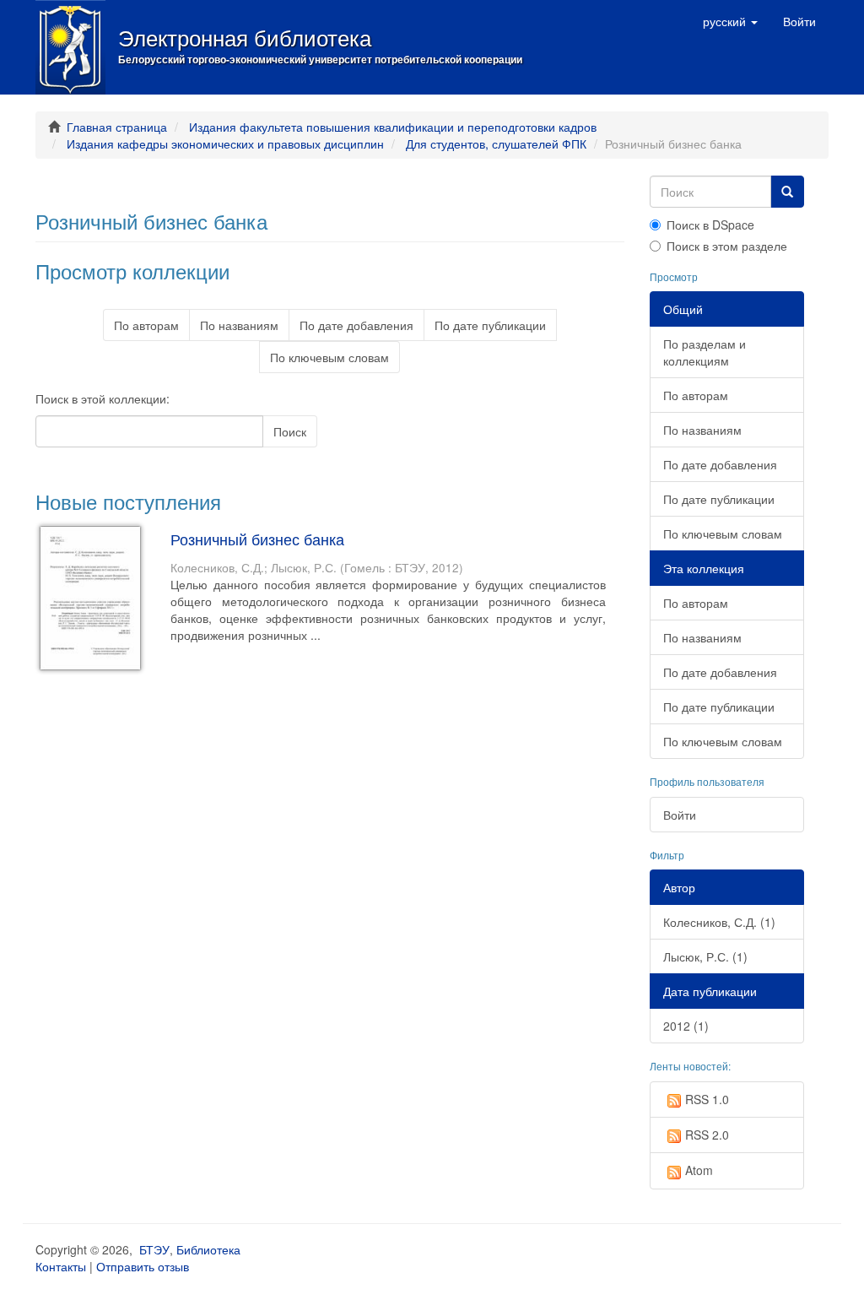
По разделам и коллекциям (704, 352)
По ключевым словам (329, 357)
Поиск (289, 431)
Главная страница (117, 126)
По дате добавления (356, 325)
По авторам (146, 325)
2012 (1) (686, 1025)
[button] (730, 21)
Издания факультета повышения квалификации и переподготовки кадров (393, 126)
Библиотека (208, 1249)
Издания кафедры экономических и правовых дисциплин (225, 143)
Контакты (60, 1266)
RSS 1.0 (707, 1099)
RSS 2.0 (707, 1134)
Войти (679, 814)
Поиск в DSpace (710, 224)
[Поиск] (787, 192)
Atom (699, 1170)
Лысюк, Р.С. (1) (705, 956)
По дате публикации (490, 325)
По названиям (239, 325)
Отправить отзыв (142, 1266)
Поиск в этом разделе (727, 245)
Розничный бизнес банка (257, 539)
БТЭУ (154, 1249)
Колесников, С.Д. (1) (719, 921)
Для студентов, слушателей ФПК (496, 143)
